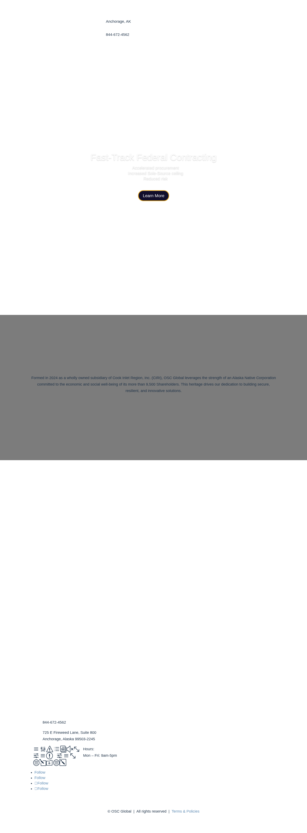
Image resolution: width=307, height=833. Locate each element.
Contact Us (250, 80)
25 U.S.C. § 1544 (155, 608)
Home (148, 84)
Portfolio (206, 84)
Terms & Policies (185, 811)
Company (162, 84)
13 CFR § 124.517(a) (179, 585)
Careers (179, 84)
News (192, 84)
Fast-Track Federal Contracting (154, 157)
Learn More (153, 195)
